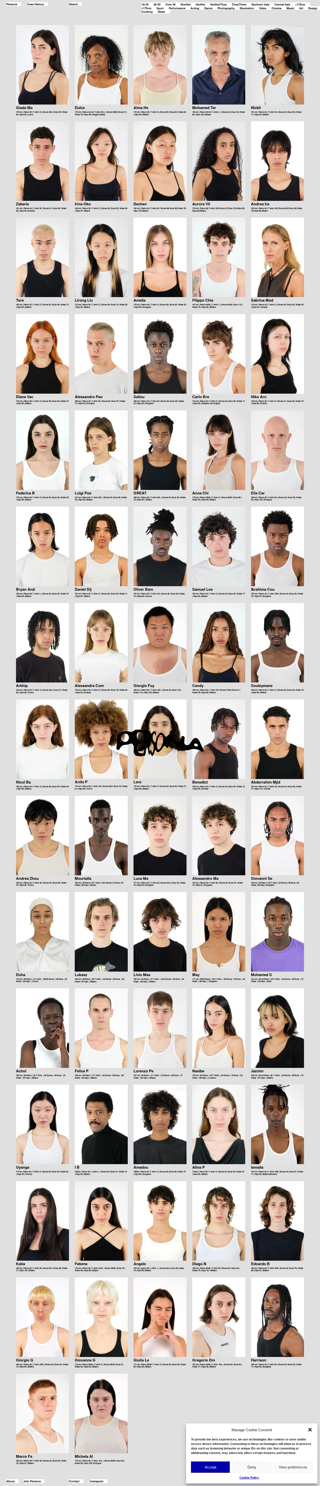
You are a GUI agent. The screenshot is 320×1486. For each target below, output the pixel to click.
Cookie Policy (249, 1477)
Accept (210, 1467)
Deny (252, 1467)
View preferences (293, 1467)
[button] (310, 1429)
